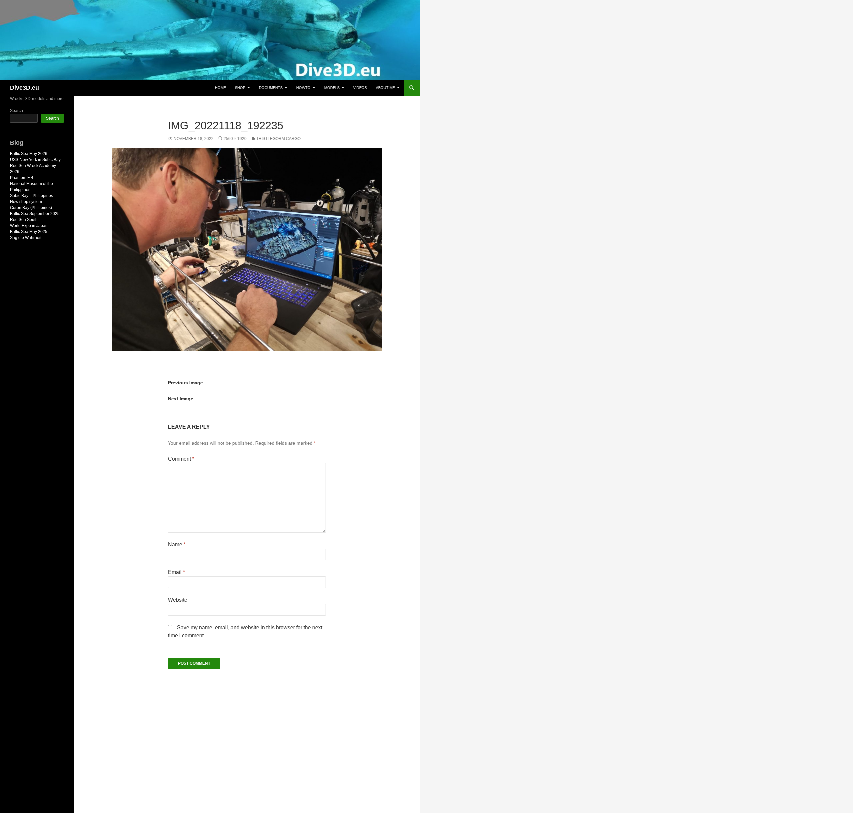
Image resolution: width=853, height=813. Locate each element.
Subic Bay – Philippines (31, 195)
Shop (240, 88)
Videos (360, 88)
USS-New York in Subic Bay (35, 159)
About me (385, 88)
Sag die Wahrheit (25, 237)
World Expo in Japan (29, 225)
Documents (271, 88)
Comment (181, 459)
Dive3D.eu (24, 87)
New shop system (26, 201)
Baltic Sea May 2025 (28, 231)
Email (176, 572)
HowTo (303, 88)
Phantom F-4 (21, 177)
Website (177, 600)
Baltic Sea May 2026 (28, 153)
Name (177, 544)
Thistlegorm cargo (278, 138)
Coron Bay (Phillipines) (31, 207)
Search (16, 110)
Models (332, 88)
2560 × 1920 (235, 138)
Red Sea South (24, 219)
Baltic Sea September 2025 (35, 213)
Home (220, 88)
